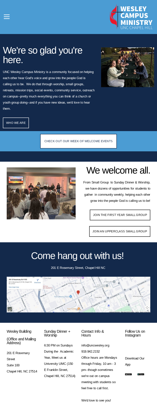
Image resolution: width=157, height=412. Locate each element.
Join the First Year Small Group (120, 215)
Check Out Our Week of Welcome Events (78, 141)
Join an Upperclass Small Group (119, 231)
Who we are (16, 122)
